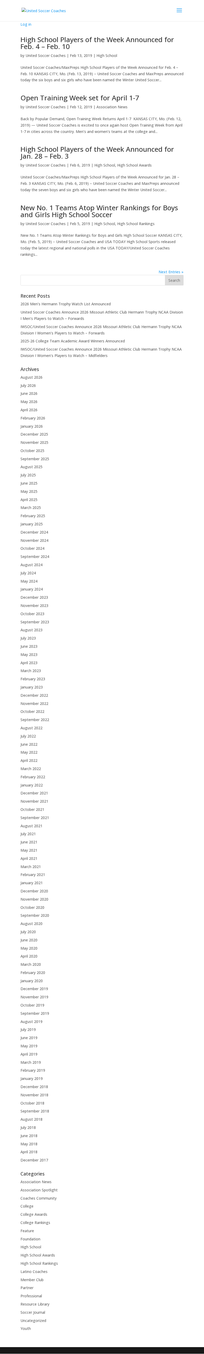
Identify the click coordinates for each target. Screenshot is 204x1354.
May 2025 (28, 491)
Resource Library (34, 1304)
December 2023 (34, 597)
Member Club (32, 1279)
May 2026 (28, 401)
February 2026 (32, 418)
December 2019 (34, 988)
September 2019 (34, 1013)
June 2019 (28, 1037)
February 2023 (32, 678)
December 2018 (34, 1086)
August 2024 (31, 564)
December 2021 (34, 793)
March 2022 (30, 768)
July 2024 (28, 572)
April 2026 (28, 409)
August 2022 (31, 727)
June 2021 (28, 841)
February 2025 (32, 515)
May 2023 (28, 654)
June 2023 (28, 646)
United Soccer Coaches (46, 55)
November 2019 (34, 996)
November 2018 (34, 1094)
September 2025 (34, 458)
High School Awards (134, 165)
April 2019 (28, 1054)
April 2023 (28, 662)
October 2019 (32, 1005)
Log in (25, 24)
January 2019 (31, 1078)
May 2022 (28, 752)
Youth (25, 1328)
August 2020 (31, 923)
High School (106, 55)
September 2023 (34, 621)
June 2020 (28, 939)
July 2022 (28, 736)
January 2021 (31, 882)
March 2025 (30, 507)
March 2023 (30, 670)
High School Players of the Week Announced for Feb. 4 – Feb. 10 (97, 43)
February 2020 (32, 972)
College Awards (33, 1214)
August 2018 (31, 1119)
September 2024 (34, 556)
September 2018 (34, 1111)
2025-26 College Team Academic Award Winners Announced (72, 340)
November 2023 (34, 605)
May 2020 (28, 948)
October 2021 (32, 809)
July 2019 (28, 1029)
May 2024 (28, 581)
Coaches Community (38, 1198)
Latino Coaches (34, 1271)
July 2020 (28, 931)
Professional (31, 1295)
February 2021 (32, 874)
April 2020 (28, 956)
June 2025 (28, 483)
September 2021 (34, 817)
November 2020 (34, 899)
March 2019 (30, 1062)
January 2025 (31, 523)
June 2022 (28, 744)
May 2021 (28, 850)
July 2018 (28, 1127)
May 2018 (28, 1143)
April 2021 (28, 858)
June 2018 (28, 1135)
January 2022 (31, 785)
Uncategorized (33, 1320)
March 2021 (30, 866)
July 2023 (28, 638)
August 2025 (31, 466)
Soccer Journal (32, 1312)
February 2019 (32, 1070)
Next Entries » (171, 271)
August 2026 (31, 377)
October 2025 (32, 450)
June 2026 (28, 393)
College (26, 1206)
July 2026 (28, 385)
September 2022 (34, 719)
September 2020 (34, 915)
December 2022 (34, 695)
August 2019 (31, 1021)
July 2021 (28, 833)
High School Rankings (136, 223)
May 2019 (28, 1045)
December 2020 (34, 890)
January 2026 (31, 426)
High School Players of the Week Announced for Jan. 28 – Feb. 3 (97, 152)
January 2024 (31, 589)
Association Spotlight (39, 1189)
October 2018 (32, 1103)
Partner (26, 1287)
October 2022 (32, 711)
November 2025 (34, 442)
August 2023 (31, 629)
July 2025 (28, 474)
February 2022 (32, 776)
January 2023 (31, 687)
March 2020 (30, 964)
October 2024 (32, 548)
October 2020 (32, 907)
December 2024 (34, 532)
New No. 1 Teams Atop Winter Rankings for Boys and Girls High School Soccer (99, 211)
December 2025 (34, 434)
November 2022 (34, 703)
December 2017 (34, 1160)
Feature (27, 1230)
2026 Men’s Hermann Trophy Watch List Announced (65, 303)
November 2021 (34, 801)
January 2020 (31, 980)
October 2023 (32, 613)
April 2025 (28, 499)
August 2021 (31, 825)
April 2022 (28, 760)
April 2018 (28, 1151)
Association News (112, 106)
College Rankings (35, 1222)
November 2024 (34, 540)
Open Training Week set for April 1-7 (79, 97)
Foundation (30, 1238)
